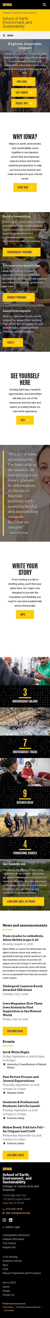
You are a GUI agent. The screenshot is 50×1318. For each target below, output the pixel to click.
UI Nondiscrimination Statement (28, 1307)
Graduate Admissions (13, 1239)
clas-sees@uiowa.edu (18, 1212)
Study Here (23, 187)
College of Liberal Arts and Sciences (19, 12)
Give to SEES (9, 1282)
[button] (44, 4)
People (6, 1291)
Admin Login (13, 1227)
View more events (15, 1155)
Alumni (6, 1286)
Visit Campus (22, 92)
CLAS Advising (10, 1257)
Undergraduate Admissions (16, 1235)
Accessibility (9, 1310)
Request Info (22, 103)
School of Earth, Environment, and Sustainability (17, 22)
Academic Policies (12, 1261)
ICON (5, 1269)
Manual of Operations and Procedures (22, 1273)
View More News (15, 1031)
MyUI (5, 1265)
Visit (23, 420)
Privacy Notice (8, 1307)
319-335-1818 (14, 1209)
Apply (23, 614)
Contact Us (8, 1295)
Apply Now (22, 81)
